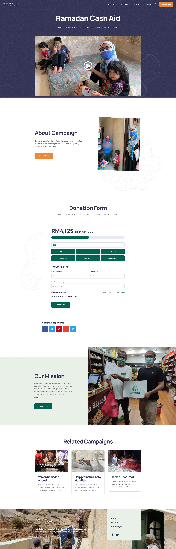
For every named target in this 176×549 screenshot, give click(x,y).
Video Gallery (126, 4)
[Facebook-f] (112, 534)
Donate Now (166, 4)
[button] (88, 65)
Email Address (56, 282)
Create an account (59, 292)
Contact (149, 4)
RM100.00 (63, 258)
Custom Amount (113, 258)
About (115, 4)
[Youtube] (117, 534)
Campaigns (138, 4)
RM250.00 (87, 258)
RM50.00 (113, 252)
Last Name (93, 272)
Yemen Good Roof (86, 477)
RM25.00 (88, 252)
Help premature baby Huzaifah (51, 478)
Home (108, 4)
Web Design (55, 546)
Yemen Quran (119, 477)
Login (123, 292)
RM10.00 (63, 252)
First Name (55, 272)
